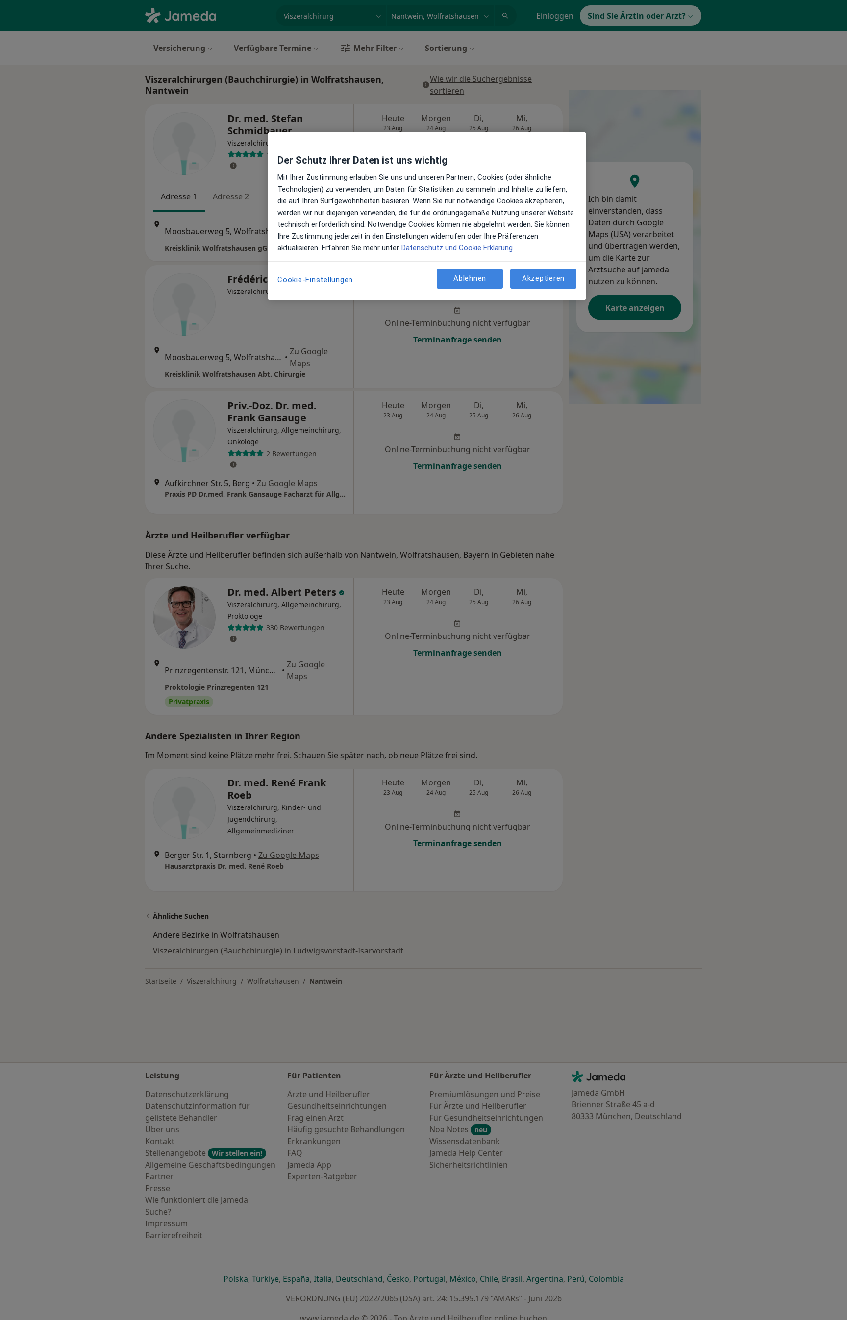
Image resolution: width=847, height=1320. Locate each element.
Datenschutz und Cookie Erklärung (457, 248)
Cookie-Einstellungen (315, 279)
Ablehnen (469, 278)
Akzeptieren (543, 278)
